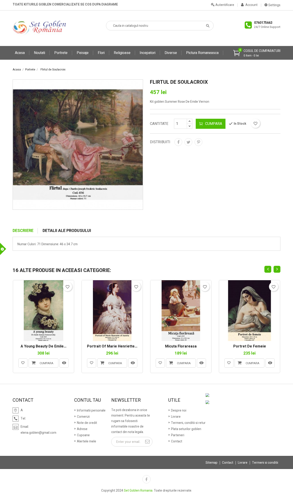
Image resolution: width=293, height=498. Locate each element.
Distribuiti (178, 142)
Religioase (122, 53)
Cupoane (83, 435)
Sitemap (211, 462)
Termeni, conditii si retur (188, 422)
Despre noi (178, 410)
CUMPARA (213, 124)
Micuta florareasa (181, 347)
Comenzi (83, 416)
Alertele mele (86, 441)
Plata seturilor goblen (185, 429)
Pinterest (198, 142)
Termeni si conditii (265, 462)
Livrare (175, 416)
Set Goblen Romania (138, 490)
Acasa (20, 53)
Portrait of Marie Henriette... (112, 347)
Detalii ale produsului (67, 231)
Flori (101, 53)
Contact (176, 441)
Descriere (23, 231)
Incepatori (147, 53)
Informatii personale (91, 410)
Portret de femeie (249, 347)
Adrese (81, 429)
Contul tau (87, 400)
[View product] (64, 363)
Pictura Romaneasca (202, 53)
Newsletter (126, 400)
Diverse (171, 53)
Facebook (146, 479)
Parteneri (177, 435)
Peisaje (83, 53)
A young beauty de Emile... (43, 347)
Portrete (61, 53)
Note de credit (86, 422)
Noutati (39, 53)
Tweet (188, 142)
